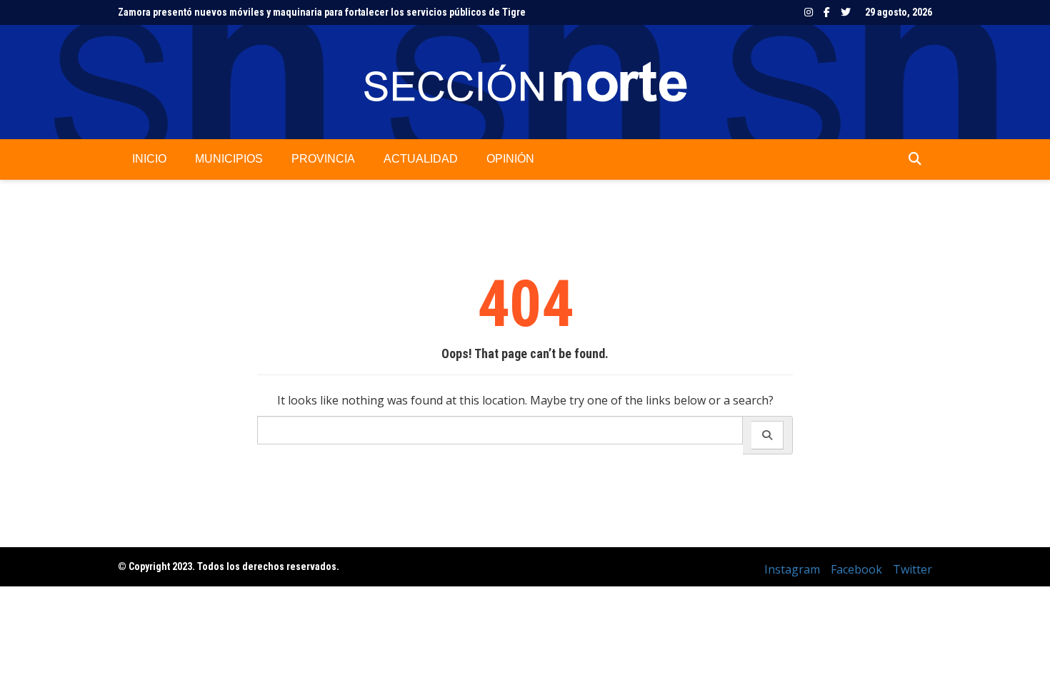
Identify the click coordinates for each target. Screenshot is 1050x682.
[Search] (767, 435)
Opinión (510, 159)
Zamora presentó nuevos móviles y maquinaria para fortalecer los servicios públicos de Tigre (322, 12)
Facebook (827, 12)
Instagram (808, 12)
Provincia (323, 159)
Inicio (149, 159)
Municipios (229, 159)
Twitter (846, 12)
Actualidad (421, 159)
